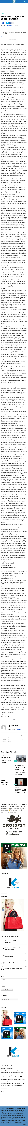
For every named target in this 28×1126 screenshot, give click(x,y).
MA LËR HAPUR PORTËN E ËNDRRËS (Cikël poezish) (6, 760)
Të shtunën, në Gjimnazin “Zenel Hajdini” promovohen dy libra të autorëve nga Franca (20, 770)
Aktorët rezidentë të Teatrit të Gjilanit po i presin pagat (13, 941)
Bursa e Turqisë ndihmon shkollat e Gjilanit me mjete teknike (13, 955)
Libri (2, 13)
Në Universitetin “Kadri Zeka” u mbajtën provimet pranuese (13, 948)
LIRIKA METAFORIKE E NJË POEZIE (5, 782)
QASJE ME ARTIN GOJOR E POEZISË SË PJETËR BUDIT (20, 790)
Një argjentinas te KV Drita (7, 1068)
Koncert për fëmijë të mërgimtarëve (11, 962)
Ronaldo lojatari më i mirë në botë (11, 968)
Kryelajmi (9, 25)
